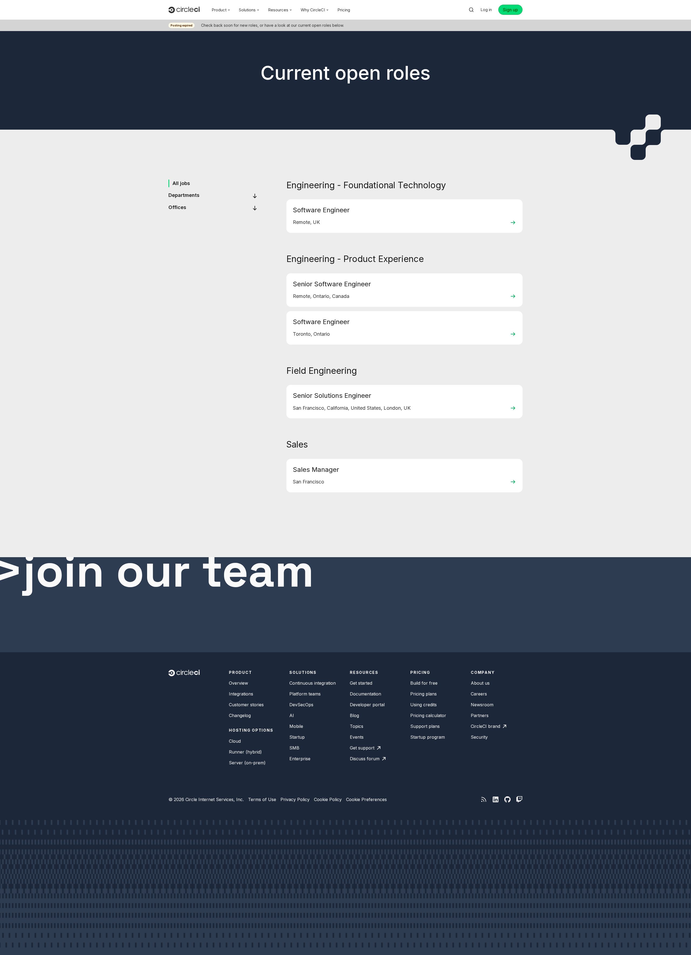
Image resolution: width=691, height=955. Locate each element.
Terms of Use (262, 799)
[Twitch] (519, 799)
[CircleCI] (184, 9)
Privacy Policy (295, 799)
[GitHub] (507, 799)
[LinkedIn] (495, 799)
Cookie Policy (328, 799)
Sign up (510, 9)
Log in (486, 9)
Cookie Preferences (366, 799)
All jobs (181, 183)
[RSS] (483, 799)
